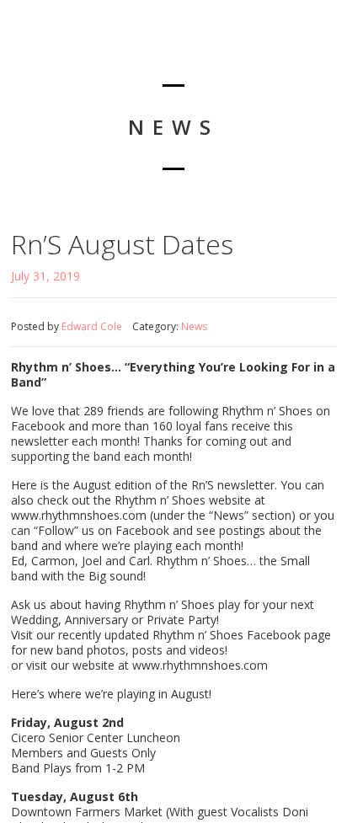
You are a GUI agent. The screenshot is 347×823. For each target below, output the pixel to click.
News (194, 326)
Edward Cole (91, 326)
